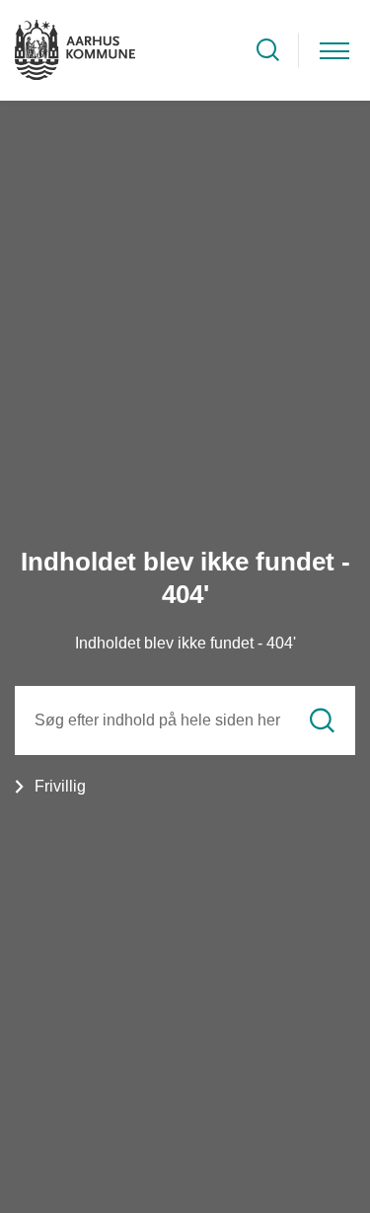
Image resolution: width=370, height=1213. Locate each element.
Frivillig (60, 786)
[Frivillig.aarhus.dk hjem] (75, 50)
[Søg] (322, 720)
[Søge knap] (268, 50)
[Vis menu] (334, 50)
